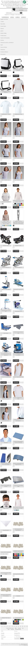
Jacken (2, 30)
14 (24, 626)
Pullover (2, 28)
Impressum (3, 637)
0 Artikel (21, 10)
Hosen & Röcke (4, 47)
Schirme (2, 40)
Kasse (22, 14)
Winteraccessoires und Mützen (7, 42)
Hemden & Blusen (4, 51)
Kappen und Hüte (4, 19)
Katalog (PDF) (17, 633)
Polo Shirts (3, 23)
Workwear (3, 49)
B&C (16, 628)
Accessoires (3, 54)
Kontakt (2, 633)
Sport (2, 44)
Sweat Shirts (3, 26)
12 (20, 626)
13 (22, 626)
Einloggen (13, 14)
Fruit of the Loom (10, 628)
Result (19, 628)
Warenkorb (17, 14)
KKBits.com (26, 644)
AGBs (2, 638)
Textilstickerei (17, 635)
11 (18, 626)
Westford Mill (18, 629)
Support (2, 635)
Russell (12, 629)
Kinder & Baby (3, 33)
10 (16, 626)
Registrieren (7, 14)
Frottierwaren (3, 35)
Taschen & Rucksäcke (5, 37)
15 (26, 626)
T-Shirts (2, 21)
